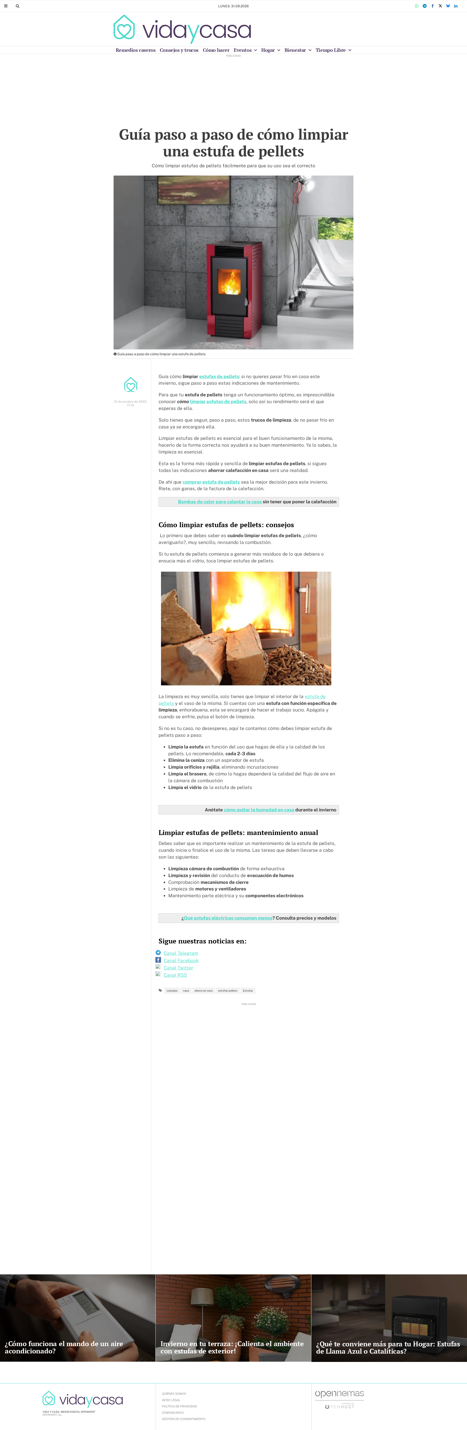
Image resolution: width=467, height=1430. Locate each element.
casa (186, 990)
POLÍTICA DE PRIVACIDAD (179, 1406)
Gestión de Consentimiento (184, 1419)
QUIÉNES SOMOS (174, 1393)
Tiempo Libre (331, 50)
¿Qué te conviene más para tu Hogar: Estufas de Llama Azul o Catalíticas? (388, 1347)
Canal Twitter (178, 967)
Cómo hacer (216, 50)
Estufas (248, 990)
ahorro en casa (204, 990)
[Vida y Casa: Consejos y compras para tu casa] (182, 29)
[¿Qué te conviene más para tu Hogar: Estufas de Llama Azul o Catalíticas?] (389, 1318)
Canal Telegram (181, 953)
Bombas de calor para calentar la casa (220, 501)
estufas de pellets (219, 376)
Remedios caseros (136, 50)
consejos (172, 990)
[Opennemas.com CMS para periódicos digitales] (339, 1399)
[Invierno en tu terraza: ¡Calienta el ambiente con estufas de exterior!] (233, 1318)
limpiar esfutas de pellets (218, 401)
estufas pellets (227, 990)
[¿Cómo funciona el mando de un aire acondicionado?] (77, 1318)
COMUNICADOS (173, 1412)
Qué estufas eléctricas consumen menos (228, 918)
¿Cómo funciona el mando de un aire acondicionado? (64, 1347)
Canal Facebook (181, 960)
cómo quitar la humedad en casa (259, 809)
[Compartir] (417, 6)
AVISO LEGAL (171, 1400)
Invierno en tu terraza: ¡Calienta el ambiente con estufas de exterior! (232, 1347)
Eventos (243, 50)
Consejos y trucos (179, 50)
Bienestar (296, 50)
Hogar (268, 50)
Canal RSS (175, 975)
